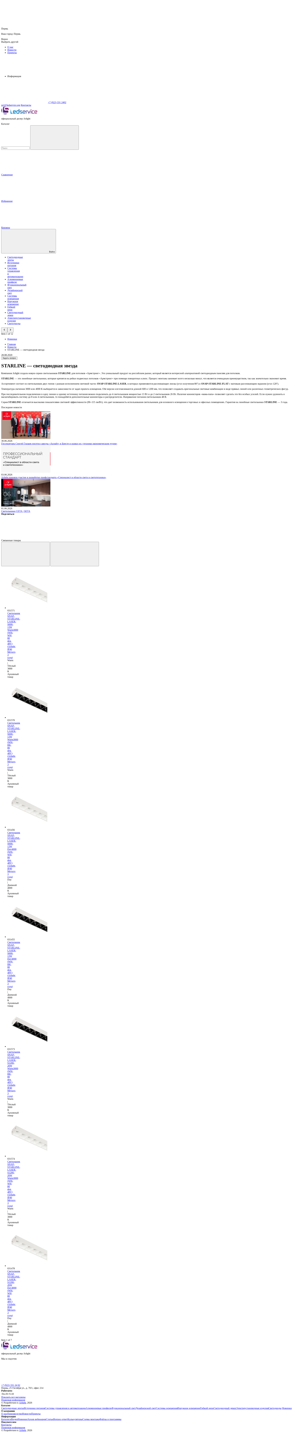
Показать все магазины (13, 1397)
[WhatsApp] (24, 102)
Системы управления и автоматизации (65, 1408)
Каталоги (6, 1419)
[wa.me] (24, 1382)
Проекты (12, 52)
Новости (11, 50)
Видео (14, 1419)
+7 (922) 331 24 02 (10, 1385)
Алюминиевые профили (15, 280)
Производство (14, 1413)
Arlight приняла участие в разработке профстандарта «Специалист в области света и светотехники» (53, 477)
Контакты (26, 105)
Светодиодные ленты (12, 1408)
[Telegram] (211, 537)
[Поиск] (54, 137)
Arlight (22, 1402)
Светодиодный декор (225, 1408)
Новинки (12, 339)
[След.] (74, 554)
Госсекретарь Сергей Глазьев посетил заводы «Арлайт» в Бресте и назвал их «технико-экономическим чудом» (59, 443)
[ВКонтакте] (24, 537)
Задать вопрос (9, 358)
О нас (10, 47)
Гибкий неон (11, 308)
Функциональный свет (124, 1408)
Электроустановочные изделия (252, 1408)
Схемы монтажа (91, 1419)
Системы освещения (13, 297)
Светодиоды (13, 323)
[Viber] (118, 537)
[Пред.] (25, 554)
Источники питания (13, 264)
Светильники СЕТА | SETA (15, 511)
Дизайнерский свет (146, 1408)
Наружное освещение (13, 302)
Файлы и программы (110, 1419)
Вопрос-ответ (60, 1419)
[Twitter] (71, 537)
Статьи (49, 1419)
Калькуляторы (75, 1419)
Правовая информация (13, 1400)
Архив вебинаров (36, 1419)
